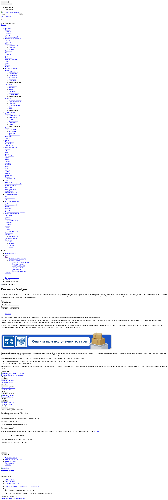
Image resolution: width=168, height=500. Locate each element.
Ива (6, 52)
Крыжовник (9, 233)
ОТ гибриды (13, 77)
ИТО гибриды (9, 143)
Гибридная (12, 131)
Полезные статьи (14, 260)
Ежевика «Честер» (7, 397)
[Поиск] (22, 14)
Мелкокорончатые (15, 105)
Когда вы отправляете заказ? (10, 421)
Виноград (8, 28)
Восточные (12, 80)
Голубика (8, 217)
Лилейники (8, 136)
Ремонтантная (13, 220)
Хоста (7, 128)
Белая (10, 241)
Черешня (7, 173)
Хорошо (4, 452)
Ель (6, 196)
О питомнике (9, 463)
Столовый (8, 31)
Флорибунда (9, 191)
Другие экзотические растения (15, 212)
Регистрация (9, 9)
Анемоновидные (14, 115)
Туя (6, 199)
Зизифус (7, 226)
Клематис (8, 54)
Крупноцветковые (15, 101)
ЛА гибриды (13, 75)
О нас (6, 255)
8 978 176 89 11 (6, 16)
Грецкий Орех (9, 156)
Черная (11, 247)
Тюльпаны (8, 84)
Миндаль (8, 163)
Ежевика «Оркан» (7, 382)
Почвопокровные (10, 189)
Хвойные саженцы (11, 194)
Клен (6, 56)
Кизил (7, 227)
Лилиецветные (13, 94)
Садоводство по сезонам (20, 262)
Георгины (8, 114)
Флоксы (7, 138)
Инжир (7, 159)
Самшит (7, 63)
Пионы (7, 140)
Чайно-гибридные (11, 192)
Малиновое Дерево (11, 238)
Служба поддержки (7, 470)
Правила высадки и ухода (17, 259)
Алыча (7, 152)
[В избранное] (11, 386)
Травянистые (13, 49)
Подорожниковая (14, 135)
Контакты (8, 273)
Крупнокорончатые (15, 100)
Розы (6, 180)
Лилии (7, 70)
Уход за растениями (18, 267)
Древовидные (13, 45)
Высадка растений (18, 266)
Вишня (7, 154)
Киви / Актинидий (11, 205)
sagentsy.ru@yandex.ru (12, 483)
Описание (8, 314)
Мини (11, 108)
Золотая (11, 243)
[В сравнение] (13, 386)
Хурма (7, 171)
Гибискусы (8, 44)
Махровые (12, 47)
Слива (7, 168)
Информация (5, 454)
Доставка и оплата (11, 253)
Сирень (7, 65)
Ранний (7, 35)
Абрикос (7, 149)
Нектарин (8, 164)
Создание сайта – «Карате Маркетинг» (14, 498)
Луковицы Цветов (11, 68)
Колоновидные (10, 178)
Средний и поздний (11, 37)
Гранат (7, 203)
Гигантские (12, 87)
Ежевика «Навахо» (7, 389)
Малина (7, 234)
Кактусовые (13, 122)
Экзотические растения (12, 201)
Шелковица (8, 175)
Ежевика (7, 219)
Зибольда (12, 133)
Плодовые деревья (11, 147)
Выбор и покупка (18, 264)
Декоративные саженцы (13, 38)
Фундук (7, 170)
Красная (11, 245)
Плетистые (8, 187)
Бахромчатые (13, 86)
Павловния (8, 58)
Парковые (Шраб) (10, 185)
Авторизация (9, 7)
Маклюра (8, 161)
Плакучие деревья (11, 59)
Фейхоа (7, 210)
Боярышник (9, 215)
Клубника (8, 229)
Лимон (7, 206)
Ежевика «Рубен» (7, 404)
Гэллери (11, 119)
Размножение (16, 269)
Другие (7, 66)
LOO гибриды (13, 72)
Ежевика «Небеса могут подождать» (13, 375)
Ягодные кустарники (12, 213)
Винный (7, 30)
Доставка (97, 431)
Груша (7, 157)
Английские (9, 182)
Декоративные (13, 121)
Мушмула (8, 208)
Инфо (6, 257)
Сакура (7, 61)
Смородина (8, 240)
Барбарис (8, 40)
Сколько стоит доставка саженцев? (12, 410)
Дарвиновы (12, 91)
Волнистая (12, 129)
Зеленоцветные (14, 93)
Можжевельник (10, 198)
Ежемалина (8, 222)
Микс (10, 107)
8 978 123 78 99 (10, 481)
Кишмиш (8, 33)
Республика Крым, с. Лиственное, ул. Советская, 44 (22, 486)
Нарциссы (8, 98)
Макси (11, 124)
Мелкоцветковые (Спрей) (13, 184)
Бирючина (8, 42)
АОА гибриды (13, 73)
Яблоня (7, 177)
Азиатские (12, 79)
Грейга (11, 89)
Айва (6, 150)
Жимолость (8, 224)
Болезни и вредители (19, 271)
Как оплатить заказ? (7, 428)
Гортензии (8, 51)
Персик (7, 166)
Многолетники (10, 112)
